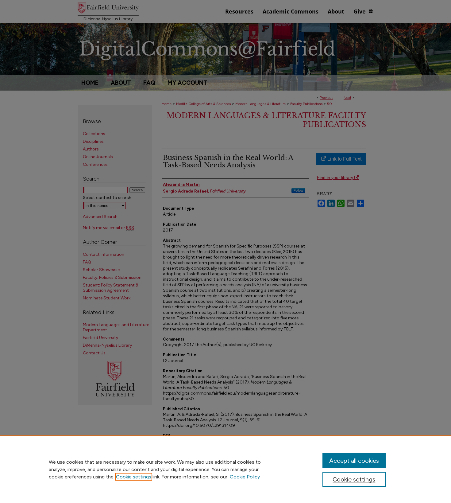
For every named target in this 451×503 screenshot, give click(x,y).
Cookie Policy (245, 477)
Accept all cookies (354, 460)
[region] (225, 469)
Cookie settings (133, 477)
